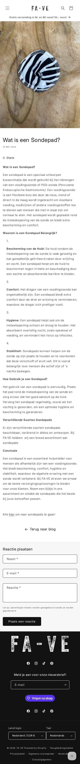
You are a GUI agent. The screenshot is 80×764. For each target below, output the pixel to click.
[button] (7, 8)
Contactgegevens (42, 759)
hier (12, 514)
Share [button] (10, 157)
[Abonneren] (65, 684)
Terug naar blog (43, 529)
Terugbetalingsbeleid (61, 748)
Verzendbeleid (66, 753)
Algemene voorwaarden (41, 753)
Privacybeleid (17, 753)
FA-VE (20, 748)
